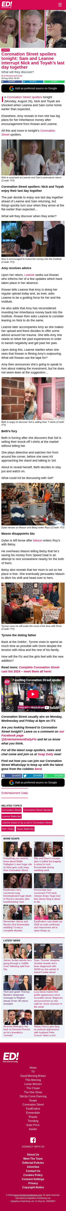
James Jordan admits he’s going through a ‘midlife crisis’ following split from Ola (17, 965)
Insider (33, 1129)
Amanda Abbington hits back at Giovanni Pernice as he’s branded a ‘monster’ (16, 1031)
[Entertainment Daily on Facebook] (33, 1139)
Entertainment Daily (13, 76)
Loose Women (33, 1084)
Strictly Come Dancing (33, 1096)
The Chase (33, 1088)
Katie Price (33, 1125)
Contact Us (33, 1171)
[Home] (6, 5)
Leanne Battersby (11, 816)
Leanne (29, 275)
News (33, 1067)
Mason (37, 540)
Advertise (33, 1166)
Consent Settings (33, 1179)
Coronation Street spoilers (24, 97)
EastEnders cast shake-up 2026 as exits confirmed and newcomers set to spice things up (48, 926)
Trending (33, 1120)
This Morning (33, 1079)
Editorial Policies (33, 1162)
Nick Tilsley (8, 828)
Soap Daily (45, 754)
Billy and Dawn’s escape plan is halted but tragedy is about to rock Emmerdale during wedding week (47, 864)
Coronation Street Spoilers (38, 810)
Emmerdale (33, 1112)
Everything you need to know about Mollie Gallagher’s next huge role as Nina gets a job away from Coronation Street (17, 864)
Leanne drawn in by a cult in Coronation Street (27, 822)
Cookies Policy (33, 1175)
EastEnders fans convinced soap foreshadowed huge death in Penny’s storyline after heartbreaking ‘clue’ (17, 895)
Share (11, 81)
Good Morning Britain (33, 1075)
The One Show (33, 1092)
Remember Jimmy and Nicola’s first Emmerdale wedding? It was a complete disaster (16, 926)
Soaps (5, 50)
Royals (33, 1116)
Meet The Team (33, 1158)
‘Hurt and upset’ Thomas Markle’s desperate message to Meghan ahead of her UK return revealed (16, 997)
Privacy (33, 1183)
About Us (33, 1154)
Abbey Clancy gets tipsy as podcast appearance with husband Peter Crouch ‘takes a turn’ (47, 1031)
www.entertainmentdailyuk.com (27, 1195)
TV (33, 1071)
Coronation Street (11, 810)
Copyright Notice (33, 1187)
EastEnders (33, 1108)
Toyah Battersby (25, 828)
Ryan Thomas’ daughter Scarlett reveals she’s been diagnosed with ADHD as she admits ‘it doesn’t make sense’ (47, 966)
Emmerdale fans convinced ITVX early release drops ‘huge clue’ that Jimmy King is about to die (47, 895)
